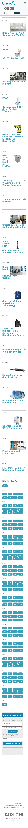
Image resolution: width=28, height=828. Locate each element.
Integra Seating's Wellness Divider (11, 350)
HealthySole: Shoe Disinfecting (12, 401)
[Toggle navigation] (25, 3)
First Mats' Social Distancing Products (13, 469)
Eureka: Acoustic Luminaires (11, 452)
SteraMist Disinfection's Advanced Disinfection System (13, 331)
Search (17, 13)
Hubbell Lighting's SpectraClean (12, 376)
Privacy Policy (10, 736)
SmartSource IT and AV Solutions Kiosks (13, 226)
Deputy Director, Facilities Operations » (13, 747)
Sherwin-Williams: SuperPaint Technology (12, 303)
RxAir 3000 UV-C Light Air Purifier (6, 161)
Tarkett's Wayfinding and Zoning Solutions (11, 182)
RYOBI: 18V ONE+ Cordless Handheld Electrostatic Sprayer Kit (13, 137)
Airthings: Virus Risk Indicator (13, 82)
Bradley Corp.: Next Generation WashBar (13, 34)
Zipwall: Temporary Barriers (13, 200)
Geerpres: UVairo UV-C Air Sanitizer (12, 427)
